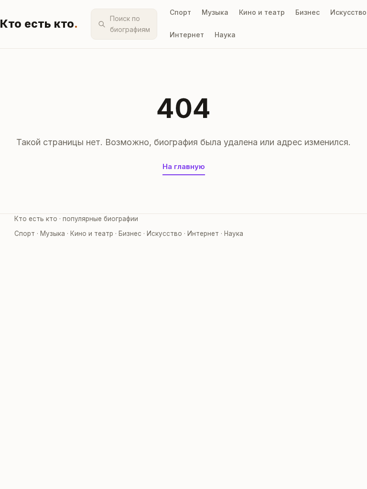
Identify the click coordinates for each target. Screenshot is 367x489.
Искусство (348, 12)
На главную (183, 166)
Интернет (187, 35)
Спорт (180, 12)
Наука (225, 35)
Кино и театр (262, 12)
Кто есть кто (39, 24)
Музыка (215, 12)
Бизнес (307, 12)
